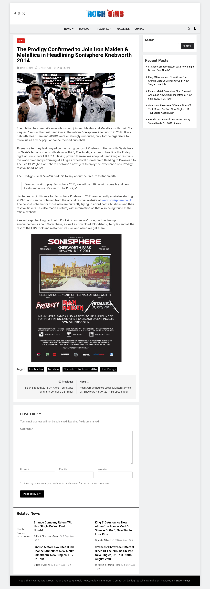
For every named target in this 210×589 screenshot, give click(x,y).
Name (24, 469)
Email (63, 469)
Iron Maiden (36, 369)
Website (102, 469)
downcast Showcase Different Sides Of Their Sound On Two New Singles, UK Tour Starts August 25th (169, 109)
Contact (140, 28)
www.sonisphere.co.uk (117, 200)
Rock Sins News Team (47, 536)
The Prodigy (109, 369)
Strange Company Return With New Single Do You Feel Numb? (53, 526)
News (67, 28)
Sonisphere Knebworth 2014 (80, 369)
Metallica (53, 369)
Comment (26, 428)
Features (103, 28)
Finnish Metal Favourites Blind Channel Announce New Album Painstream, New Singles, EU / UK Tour (170, 95)
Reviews (84, 28)
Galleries (123, 28)
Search (149, 40)
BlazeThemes (183, 580)
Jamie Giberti (26, 67)
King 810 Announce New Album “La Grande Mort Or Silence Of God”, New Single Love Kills (168, 81)
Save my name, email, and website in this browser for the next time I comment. (67, 483)
